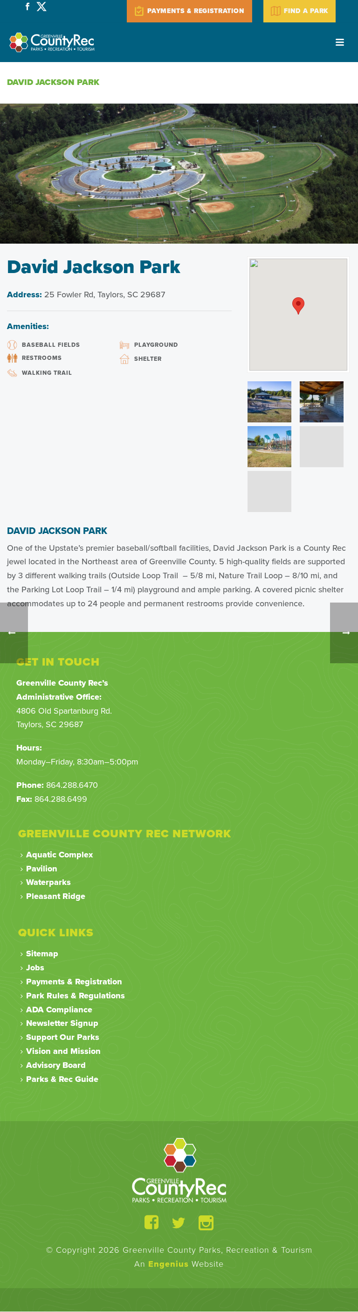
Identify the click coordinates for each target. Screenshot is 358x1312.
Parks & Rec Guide (62, 1079)
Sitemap (42, 953)
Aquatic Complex (59, 854)
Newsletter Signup (62, 1023)
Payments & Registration (74, 981)
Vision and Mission (63, 1051)
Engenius (168, 1264)
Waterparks (48, 882)
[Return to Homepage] (179, 1169)
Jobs (35, 967)
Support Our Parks (62, 1037)
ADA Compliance (59, 1009)
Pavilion (41, 868)
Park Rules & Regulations (75, 995)
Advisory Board (56, 1065)
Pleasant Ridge (55, 896)
